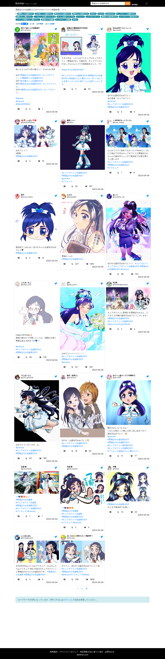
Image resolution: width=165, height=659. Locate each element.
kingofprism (110, 14)
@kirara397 (117, 30)
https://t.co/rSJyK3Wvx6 (119, 324)
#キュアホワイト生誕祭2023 (74, 75)
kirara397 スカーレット (122, 28)
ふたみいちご (26, 282)
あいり (115, 195)
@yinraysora (71, 378)
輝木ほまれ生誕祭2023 (62, 14)
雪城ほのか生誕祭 (48, 19)
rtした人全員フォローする (65, 17)
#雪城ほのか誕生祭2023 (118, 439)
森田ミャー (71, 120)
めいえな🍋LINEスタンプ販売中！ (80, 536)
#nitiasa (85, 574)
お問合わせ (109, 652)
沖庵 (114, 467)
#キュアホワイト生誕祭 (26, 502)
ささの (69, 195)
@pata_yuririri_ (72, 285)
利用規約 (53, 652)
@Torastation (26, 30)
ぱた (68, 282)
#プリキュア (67, 181)
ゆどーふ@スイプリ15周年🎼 (124, 375)
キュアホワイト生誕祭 (63, 19)
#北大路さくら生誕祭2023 (31, 81)
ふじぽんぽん (26, 536)
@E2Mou (70, 122)
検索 (127, 3)
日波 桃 (23, 467)
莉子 (22, 195)
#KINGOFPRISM (23, 104)
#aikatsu (19, 98)
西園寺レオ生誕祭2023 (25, 14)
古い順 (32, 24)
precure (101, 14)
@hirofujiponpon (27, 538)
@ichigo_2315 (26, 285)
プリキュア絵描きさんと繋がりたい (27, 19)
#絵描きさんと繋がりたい (80, 78)
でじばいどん (26, 375)
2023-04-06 (51, 112)
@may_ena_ (71, 538)
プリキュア (80, 17)
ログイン (67, 599)
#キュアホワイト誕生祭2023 (120, 445)
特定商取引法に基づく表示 (91, 652)
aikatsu (93, 14)
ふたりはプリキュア (92, 17)
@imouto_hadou (27, 197)
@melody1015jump (28, 122)
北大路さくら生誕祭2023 (44, 14)
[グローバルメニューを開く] (146, 3)
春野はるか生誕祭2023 (80, 14)
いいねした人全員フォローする (45, 17)
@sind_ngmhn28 (27, 378)
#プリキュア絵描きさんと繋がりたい (124, 451)
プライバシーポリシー (68, 652)
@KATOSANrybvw (73, 30)
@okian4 (116, 469)
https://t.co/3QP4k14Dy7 (73, 69)
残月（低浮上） (73, 375)
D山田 (115, 282)
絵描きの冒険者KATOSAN (77, 28)
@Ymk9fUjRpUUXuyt (120, 285)
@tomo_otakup (118, 122)
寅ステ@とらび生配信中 (30, 28)
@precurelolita (26, 469)
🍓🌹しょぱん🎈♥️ (28, 120)
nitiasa (75, 19)
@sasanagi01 (71, 197)
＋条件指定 (134, 4)
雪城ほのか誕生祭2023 (109, 17)
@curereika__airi (119, 197)
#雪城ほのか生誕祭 (24, 499)
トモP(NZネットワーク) (122, 120)
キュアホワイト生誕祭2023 (126, 14)
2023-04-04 (97, 92)
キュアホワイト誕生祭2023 (128, 17)
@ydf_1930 (117, 378)
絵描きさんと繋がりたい (24, 17)
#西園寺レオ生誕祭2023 (32, 78)
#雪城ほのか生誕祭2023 (118, 107)
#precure (20, 101)
